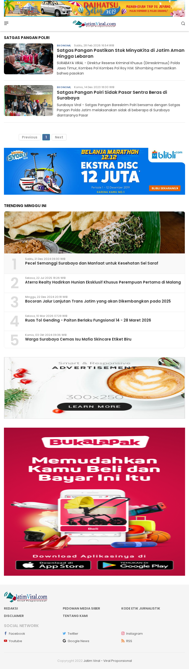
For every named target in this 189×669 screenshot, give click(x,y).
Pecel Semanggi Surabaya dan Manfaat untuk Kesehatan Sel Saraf (91, 263)
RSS (129, 641)
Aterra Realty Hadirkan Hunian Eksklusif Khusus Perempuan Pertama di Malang (103, 282)
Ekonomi (63, 45)
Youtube (15, 641)
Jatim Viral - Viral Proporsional (107, 660)
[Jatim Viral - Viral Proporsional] (94, 23)
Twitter (73, 633)
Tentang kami (75, 615)
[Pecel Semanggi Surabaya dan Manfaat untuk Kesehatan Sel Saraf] (94, 232)
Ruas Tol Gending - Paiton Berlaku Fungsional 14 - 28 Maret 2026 (88, 320)
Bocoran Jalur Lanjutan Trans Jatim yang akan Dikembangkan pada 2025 (98, 301)
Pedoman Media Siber (81, 608)
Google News (78, 641)
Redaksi (11, 608)
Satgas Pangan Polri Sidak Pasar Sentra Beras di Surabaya (112, 95)
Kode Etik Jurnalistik (140, 608)
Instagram (134, 633)
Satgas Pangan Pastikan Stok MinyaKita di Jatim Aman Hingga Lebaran (121, 53)
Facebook (17, 633)
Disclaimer (14, 615)
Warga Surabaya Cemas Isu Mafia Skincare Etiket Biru (78, 339)
